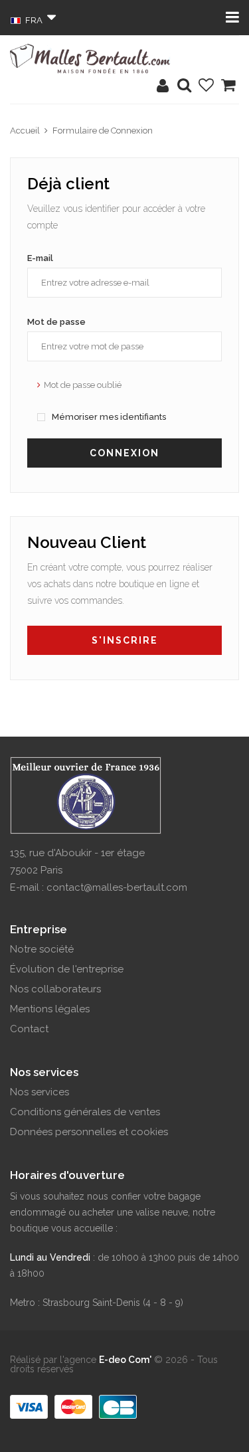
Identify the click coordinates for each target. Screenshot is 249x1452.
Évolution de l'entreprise (67, 969)
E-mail (40, 258)
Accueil (25, 131)
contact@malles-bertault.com (116, 887)
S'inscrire (125, 640)
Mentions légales (50, 1009)
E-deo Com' (125, 1359)
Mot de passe (56, 322)
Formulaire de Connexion (102, 131)
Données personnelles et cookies (89, 1132)
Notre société (42, 949)
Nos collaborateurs (55, 989)
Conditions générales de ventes (85, 1112)
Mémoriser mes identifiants (108, 417)
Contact (29, 1029)
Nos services (39, 1092)
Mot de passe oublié (83, 385)
